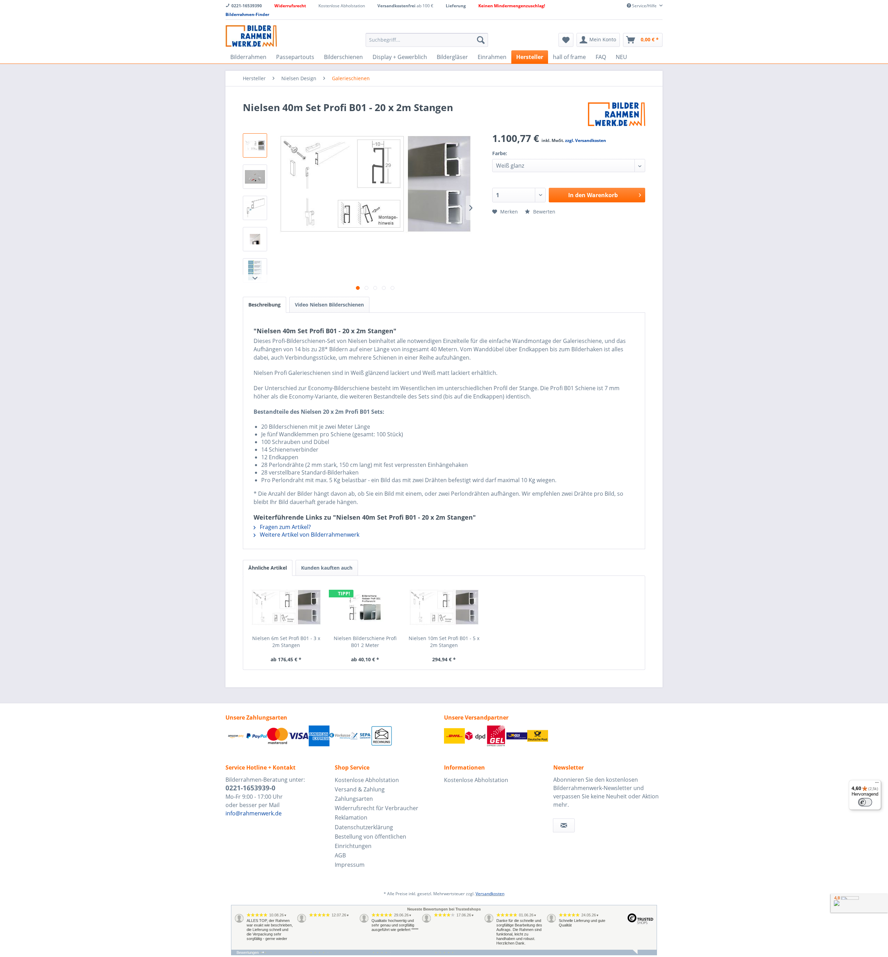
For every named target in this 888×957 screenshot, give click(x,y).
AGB (340, 855)
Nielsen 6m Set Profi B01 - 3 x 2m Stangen (286, 641)
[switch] (865, 802)
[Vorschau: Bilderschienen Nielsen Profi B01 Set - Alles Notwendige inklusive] (255, 145)
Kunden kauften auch (326, 567)
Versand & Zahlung (360, 789)
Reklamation (351, 817)
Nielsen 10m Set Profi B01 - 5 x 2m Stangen (444, 641)
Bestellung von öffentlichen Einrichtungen (370, 841)
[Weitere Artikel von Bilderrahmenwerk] (616, 114)
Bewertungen (248, 952)
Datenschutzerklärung (364, 827)
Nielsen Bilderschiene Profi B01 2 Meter (365, 641)
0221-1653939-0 (250, 787)
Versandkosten (490, 894)
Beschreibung (264, 304)
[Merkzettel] (565, 40)
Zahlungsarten (354, 799)
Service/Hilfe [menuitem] (644, 6)
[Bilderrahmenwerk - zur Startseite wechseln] (251, 36)
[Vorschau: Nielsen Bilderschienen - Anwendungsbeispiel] (255, 239)
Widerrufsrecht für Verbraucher (376, 808)
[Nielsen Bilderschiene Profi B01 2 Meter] (365, 607)
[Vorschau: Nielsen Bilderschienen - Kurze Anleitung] (255, 270)
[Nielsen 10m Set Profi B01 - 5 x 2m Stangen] (444, 607)
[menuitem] (427, 40)
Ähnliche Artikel (267, 567)
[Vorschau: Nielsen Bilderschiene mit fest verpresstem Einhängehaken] (255, 208)
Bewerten (543, 211)
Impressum (350, 864)
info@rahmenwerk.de (253, 813)
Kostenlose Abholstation (367, 780)
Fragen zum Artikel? (284, 527)
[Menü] (877, 784)
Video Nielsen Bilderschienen (329, 304)
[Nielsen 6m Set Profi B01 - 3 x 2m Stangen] (286, 607)
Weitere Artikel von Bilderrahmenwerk (308, 534)
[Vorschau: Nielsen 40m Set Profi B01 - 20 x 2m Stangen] (255, 177)
